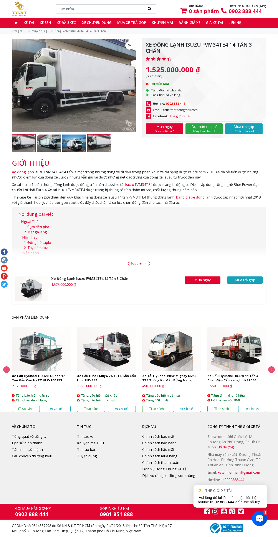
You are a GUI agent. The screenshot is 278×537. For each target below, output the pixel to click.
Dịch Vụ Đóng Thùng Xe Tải (164, 469)
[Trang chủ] (16, 23)
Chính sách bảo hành (159, 443)
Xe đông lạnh (23, 172)
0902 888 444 (245, 11)
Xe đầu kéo (66, 22)
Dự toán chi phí (204, 128)
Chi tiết (59, 409)
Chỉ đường (225, 447)
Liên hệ (235, 22)
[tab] (30, 160)
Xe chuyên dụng (97, 22)
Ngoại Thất (30, 221)
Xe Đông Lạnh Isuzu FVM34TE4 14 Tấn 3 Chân (89, 278)
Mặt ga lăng (37, 232)
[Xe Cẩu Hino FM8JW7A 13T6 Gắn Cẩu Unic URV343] (106, 369)
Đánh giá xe (189, 22)
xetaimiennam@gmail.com (239, 472)
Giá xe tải (214, 22)
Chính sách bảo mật (158, 436)
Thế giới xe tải (179, 116)
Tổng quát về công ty (29, 436)
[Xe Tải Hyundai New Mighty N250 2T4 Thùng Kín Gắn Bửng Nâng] (171, 369)
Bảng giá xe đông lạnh (194, 197)
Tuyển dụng (87, 456)
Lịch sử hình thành (27, 443)
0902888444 (234, 479)
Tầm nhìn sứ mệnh (27, 449)
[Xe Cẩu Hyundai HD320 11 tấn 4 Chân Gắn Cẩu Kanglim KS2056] (236, 369)
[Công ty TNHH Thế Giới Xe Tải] (19, 8)
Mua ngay (164, 128)
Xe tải (29, 22)
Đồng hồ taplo (39, 242)
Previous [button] (6, 369)
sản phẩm (204, 11)
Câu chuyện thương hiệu (32, 456)
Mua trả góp (243, 128)
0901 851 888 (116, 514)
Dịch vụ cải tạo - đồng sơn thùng (168, 475)
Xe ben (45, 22)
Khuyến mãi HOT (91, 443)
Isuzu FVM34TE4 (138, 184)
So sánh (27, 409)
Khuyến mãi (162, 22)
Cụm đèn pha (38, 226)
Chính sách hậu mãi (158, 449)
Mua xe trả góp (131, 22)
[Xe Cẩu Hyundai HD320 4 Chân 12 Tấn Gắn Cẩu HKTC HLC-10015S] (41, 369)
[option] (24, 143)
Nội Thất (29, 237)
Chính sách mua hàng (159, 456)
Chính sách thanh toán (160, 462)
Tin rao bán (86, 449)
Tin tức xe (85, 436)
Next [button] (271, 369)
